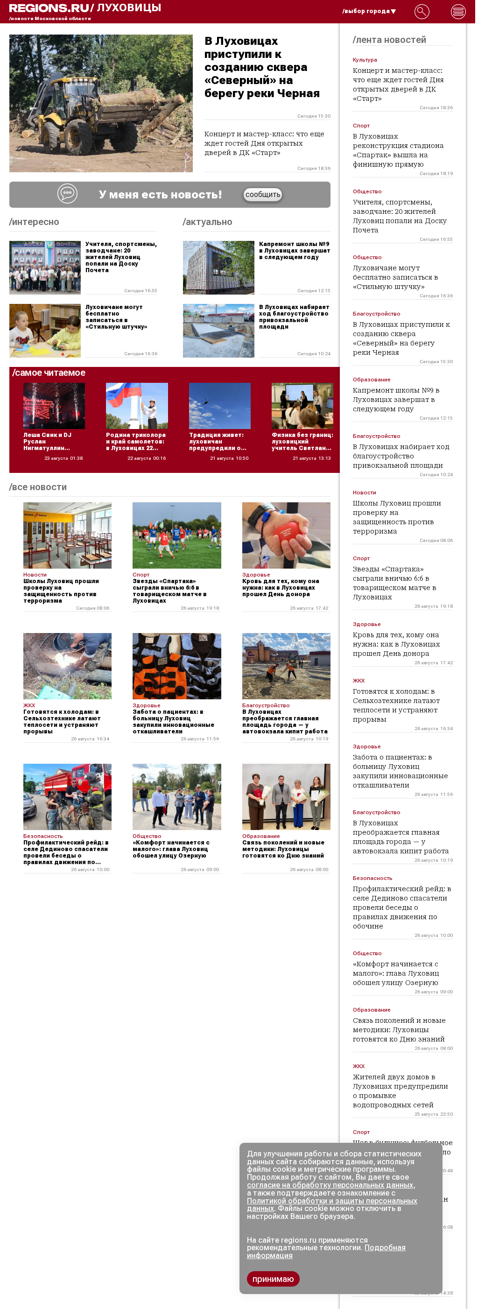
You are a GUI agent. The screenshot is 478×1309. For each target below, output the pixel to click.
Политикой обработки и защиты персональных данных (332, 1204)
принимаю (273, 1279)
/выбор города (366, 11)
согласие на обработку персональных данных (330, 1185)
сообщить (263, 194)
